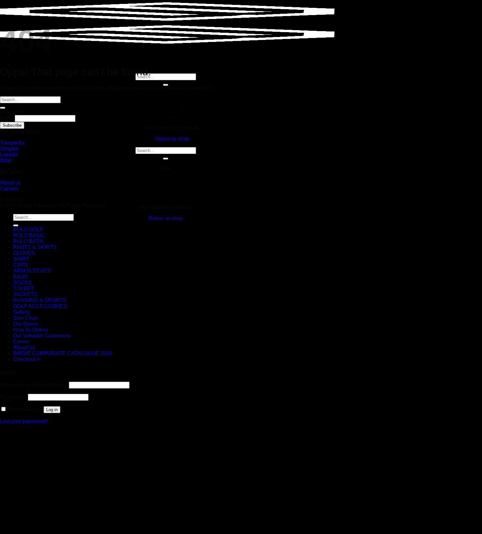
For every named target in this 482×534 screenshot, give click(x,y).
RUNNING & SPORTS (39, 300)
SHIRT (21, 259)
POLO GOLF (28, 229)
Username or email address (34, 385)
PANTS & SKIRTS (34, 247)
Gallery (21, 312)
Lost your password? (24, 421)
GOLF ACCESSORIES (40, 306)
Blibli (6, 160)
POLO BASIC (29, 235)
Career (21, 341)
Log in (52, 409)
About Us (24, 347)
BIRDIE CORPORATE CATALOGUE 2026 (62, 353)
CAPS (20, 265)
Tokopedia (12, 142)
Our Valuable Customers (41, 335)
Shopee (9, 148)
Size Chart (25, 318)
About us (10, 182)
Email (6, 118)
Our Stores (25, 324)
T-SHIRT (23, 288)
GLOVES (24, 253)
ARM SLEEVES (32, 271)
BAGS (20, 276)
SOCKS (22, 282)
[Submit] (165, 159)
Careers (9, 188)
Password (13, 397)
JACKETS (25, 294)
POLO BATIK (28, 241)
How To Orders (30, 330)
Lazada (8, 154)
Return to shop (172, 139)
